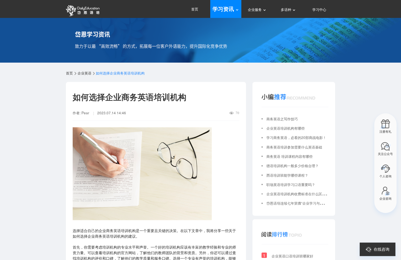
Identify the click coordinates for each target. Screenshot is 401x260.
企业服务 (255, 9)
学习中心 (319, 9)
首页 (194, 8)
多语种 (286, 9)
